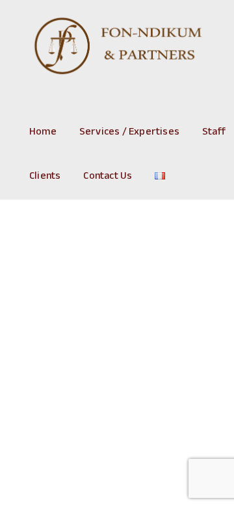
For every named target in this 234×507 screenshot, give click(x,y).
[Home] (117, 46)
